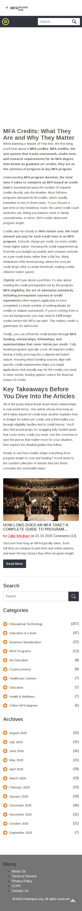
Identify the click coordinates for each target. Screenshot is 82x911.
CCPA (16, 886)
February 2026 (19, 787)
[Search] (73, 596)
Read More (14, 563)
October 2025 (18, 823)
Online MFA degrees (23, 705)
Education (16, 687)
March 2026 (17, 778)
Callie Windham (19, 536)
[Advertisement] (41, 70)
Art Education (18, 660)
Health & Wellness (22, 696)
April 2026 (16, 769)
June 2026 (16, 751)
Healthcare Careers (22, 678)
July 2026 (15, 742)
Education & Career (23, 633)
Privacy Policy (22, 881)
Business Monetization (25, 642)
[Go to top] (75, 904)
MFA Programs (20, 651)
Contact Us (20, 891)
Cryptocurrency (20, 669)
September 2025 (20, 832)
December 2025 (20, 805)
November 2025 (20, 814)
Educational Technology (26, 624)
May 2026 (16, 760)
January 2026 (18, 796)
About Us (19, 871)
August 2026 (18, 733)
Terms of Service (24, 876)
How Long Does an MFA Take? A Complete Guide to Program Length (35, 527)
